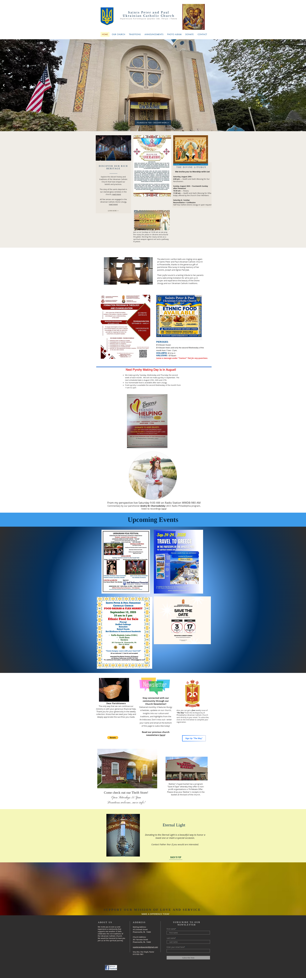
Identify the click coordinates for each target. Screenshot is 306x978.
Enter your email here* (176, 947)
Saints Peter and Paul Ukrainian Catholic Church (149, 14)
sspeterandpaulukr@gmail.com (145, 947)
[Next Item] (302, 85)
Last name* (171, 938)
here (163, 508)
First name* (171, 929)
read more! (116, 194)
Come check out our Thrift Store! (126, 797)
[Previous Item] (4, 85)
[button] (112, 737)
